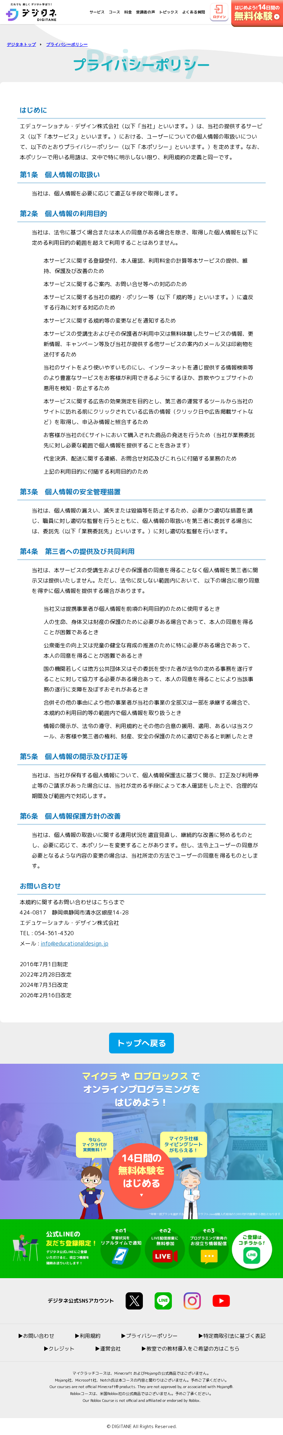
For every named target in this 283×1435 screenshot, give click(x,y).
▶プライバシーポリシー (149, 1336)
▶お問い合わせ (36, 1336)
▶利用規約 (87, 1336)
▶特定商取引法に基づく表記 (231, 1336)
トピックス (168, 12)
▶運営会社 (108, 1348)
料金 (128, 12)
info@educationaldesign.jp (74, 943)
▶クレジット (59, 1348)
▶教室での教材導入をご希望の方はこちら (190, 1348)
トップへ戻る (141, 1043)
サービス (97, 12)
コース (114, 12)
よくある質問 (193, 12)
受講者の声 (145, 12)
